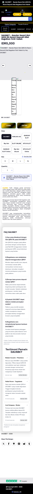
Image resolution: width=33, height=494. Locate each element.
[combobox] (14, 19)
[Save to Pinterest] (19, 443)
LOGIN (17, 14)
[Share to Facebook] (9, 443)
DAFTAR (27, 14)
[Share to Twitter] (3, 443)
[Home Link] (9, 13)
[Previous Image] (3, 65)
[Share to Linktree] (14, 443)
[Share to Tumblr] (29, 443)
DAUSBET (5, 188)
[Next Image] (29, 65)
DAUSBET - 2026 (7, 434)
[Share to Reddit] (24, 443)
